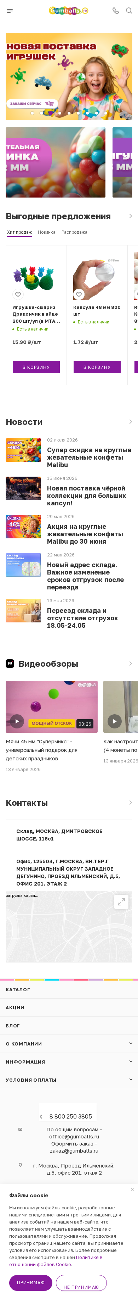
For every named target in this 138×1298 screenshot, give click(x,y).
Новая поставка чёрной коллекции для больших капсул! (86, 495)
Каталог (18, 989)
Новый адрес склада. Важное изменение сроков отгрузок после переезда (85, 576)
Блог (13, 1025)
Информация (25, 1062)
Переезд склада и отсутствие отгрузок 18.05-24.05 (82, 618)
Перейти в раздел (130, 802)
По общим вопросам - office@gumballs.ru (74, 1132)
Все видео (130, 663)
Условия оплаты (31, 1080)
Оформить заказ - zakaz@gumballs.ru (74, 1147)
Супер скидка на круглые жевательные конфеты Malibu (89, 457)
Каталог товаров (130, 216)
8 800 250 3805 (71, 1116)
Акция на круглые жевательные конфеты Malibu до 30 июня (85, 534)
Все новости (130, 422)
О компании (24, 1044)
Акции (15, 1007)
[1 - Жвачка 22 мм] (55, 162)
